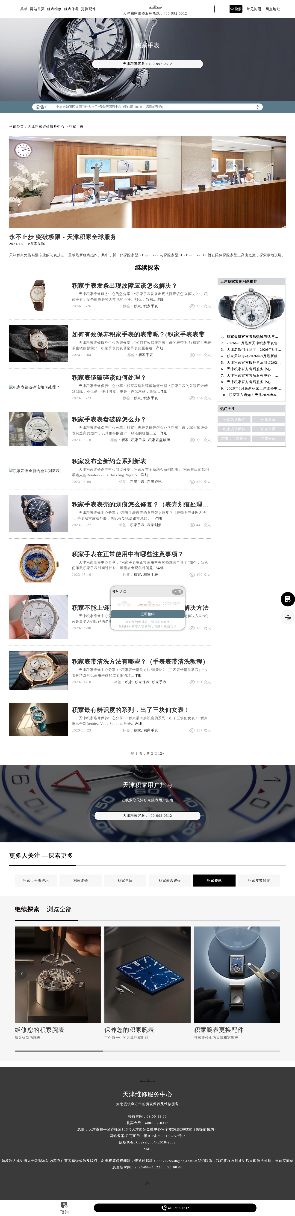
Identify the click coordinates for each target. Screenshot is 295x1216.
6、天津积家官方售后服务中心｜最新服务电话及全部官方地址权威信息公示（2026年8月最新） (251, 369)
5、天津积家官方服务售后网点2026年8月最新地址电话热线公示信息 (251, 362)
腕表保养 (71, 9)
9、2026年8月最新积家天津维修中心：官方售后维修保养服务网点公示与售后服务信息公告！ (251, 388)
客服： (147, 815)
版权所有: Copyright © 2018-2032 (147, 1142)
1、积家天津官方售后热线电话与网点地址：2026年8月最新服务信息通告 (251, 336)
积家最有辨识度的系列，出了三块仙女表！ (131, 710)
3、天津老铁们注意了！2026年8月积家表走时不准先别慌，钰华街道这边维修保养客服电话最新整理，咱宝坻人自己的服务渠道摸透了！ (251, 349)
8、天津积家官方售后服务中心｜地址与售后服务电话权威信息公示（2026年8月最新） (251, 382)
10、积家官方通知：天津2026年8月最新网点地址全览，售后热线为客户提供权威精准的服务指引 (251, 395)
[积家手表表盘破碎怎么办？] (38, 444)
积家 (137, 306)
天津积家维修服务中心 (46, 126)
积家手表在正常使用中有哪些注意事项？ (128, 554)
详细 (160, 299)
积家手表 (150, 306)
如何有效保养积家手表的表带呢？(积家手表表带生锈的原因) (155, 334)
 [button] (273, 974)
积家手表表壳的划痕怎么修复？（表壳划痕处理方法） (146, 504)
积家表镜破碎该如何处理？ (109, 377)
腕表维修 (54, 9)
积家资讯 (154, 482)
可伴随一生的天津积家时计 (126, 1037)
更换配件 (88, 9)
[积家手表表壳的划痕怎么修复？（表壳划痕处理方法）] (38, 531)
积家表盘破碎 (159, 440)
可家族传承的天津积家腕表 (216, 1037)
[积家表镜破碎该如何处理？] (34, 387)
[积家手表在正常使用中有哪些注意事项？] (38, 581)
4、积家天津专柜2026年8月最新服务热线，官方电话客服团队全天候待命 (251, 356)
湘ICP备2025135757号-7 (164, 1136)
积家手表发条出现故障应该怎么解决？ (125, 285)
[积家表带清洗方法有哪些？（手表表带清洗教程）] (38, 689)
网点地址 (273, 9)
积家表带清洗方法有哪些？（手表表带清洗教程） (140, 661)
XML (147, 1149)
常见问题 (254, 9)
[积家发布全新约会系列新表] (34, 471)
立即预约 (148, 614)
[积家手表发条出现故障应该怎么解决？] (38, 312)
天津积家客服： (147, 64)
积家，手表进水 (234, 439)
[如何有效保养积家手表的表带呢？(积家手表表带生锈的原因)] (38, 361)
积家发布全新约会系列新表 (109, 461)
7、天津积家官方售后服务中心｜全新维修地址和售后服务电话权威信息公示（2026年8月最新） (251, 375)
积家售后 (268, 419)
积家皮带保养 (234, 429)
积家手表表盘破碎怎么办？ (109, 419)
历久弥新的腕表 (28, 1037)
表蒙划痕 (154, 525)
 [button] (22, 974)
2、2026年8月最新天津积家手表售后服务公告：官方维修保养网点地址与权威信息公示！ (251, 343)
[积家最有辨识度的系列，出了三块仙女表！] (38, 734)
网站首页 (37, 9)
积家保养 (142, 682)
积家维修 (268, 439)
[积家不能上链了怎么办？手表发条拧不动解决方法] (38, 638)
